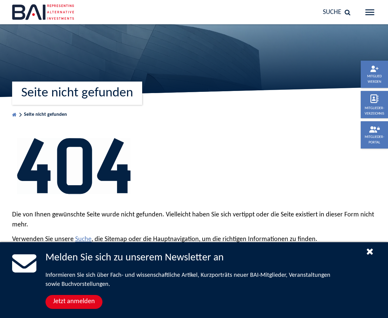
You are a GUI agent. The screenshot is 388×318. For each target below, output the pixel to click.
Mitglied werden (374, 79)
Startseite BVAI (14, 113)
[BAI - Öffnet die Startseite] (53, 12)
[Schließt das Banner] (370, 251)
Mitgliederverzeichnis (374, 110)
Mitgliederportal (374, 139)
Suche (83, 239)
